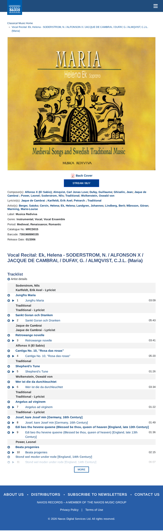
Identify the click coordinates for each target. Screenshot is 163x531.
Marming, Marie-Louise (22, 209)
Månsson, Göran (137, 205)
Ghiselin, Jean (123, 192)
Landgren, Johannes (89, 205)
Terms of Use (94, 509)
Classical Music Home (20, 23)
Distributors (46, 494)
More (81, 469)
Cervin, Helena (49, 205)
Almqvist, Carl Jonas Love (70, 192)
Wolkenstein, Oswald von (97, 195)
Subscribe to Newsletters (98, 494)
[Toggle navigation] (154, 5)
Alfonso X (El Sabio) (38, 192)
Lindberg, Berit (115, 205)
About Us (14, 494)
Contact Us (147, 494)
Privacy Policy (69, 509)
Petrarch (80, 200)
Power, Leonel (30, 195)
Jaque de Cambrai (33, 200)
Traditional (72, 195)
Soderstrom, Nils (52, 195)
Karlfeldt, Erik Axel (60, 200)
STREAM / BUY (81, 183)
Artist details (19, 279)
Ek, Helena (68, 205)
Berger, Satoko (28, 205)
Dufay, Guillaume (101, 192)
